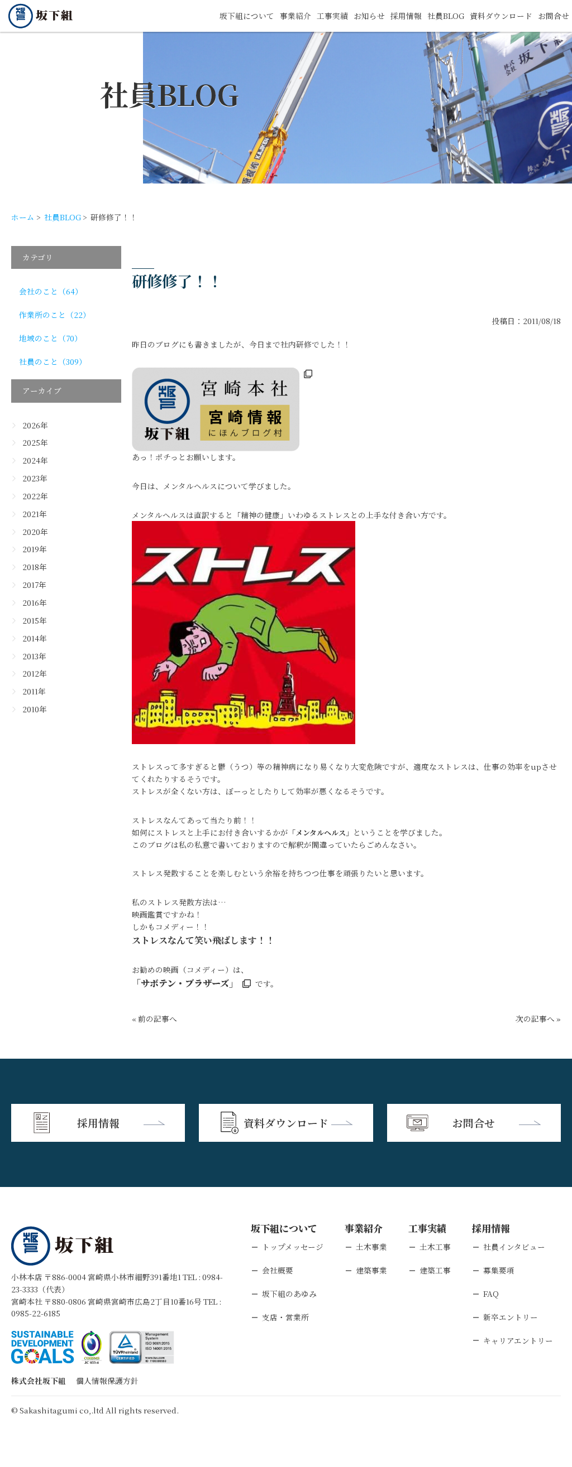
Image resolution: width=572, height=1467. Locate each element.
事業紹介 (295, 15)
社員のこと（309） (53, 361)
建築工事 (435, 1270)
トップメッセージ (292, 1246)
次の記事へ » (538, 1018)
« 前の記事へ (154, 1018)
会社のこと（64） (51, 291)
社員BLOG (445, 15)
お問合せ (553, 15)
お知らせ (369, 15)
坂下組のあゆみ (289, 1293)
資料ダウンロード (501, 15)
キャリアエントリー (518, 1340)
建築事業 (371, 1270)
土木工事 (435, 1246)
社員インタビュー (514, 1246)
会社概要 (277, 1270)
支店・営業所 (285, 1317)
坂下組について (247, 15)
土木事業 (371, 1246)
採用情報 (406, 15)
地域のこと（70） (50, 338)
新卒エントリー (510, 1317)
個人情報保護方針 (107, 1380)
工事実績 (332, 15)
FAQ (491, 1293)
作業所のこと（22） (54, 314)
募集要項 (498, 1270)
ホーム (23, 217)
